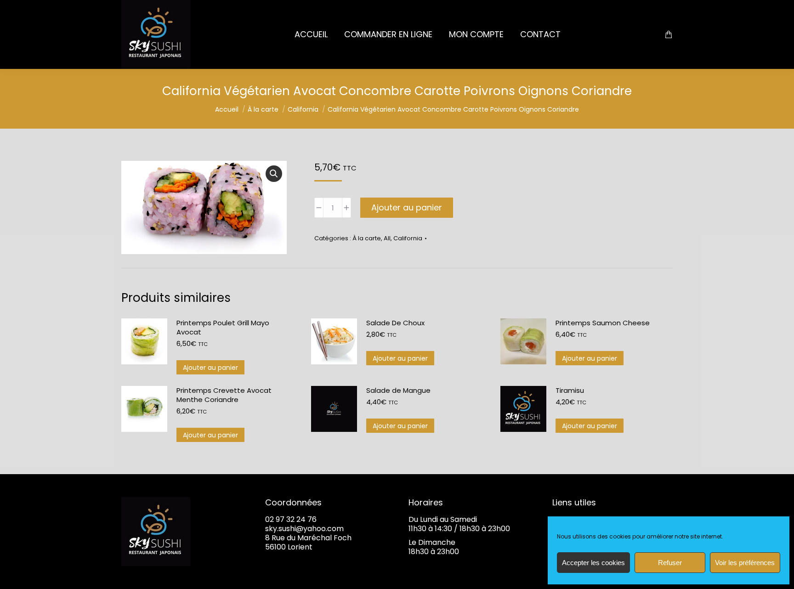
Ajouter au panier (406, 207)
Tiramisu (570, 390)
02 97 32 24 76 (291, 519)
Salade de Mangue (398, 390)
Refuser (670, 562)
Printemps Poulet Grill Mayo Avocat (222, 327)
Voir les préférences (745, 562)
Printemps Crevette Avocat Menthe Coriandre (224, 395)
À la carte (366, 238)
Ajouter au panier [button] (210, 367)
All (387, 238)
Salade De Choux (395, 323)
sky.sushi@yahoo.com (304, 528)
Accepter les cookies (593, 562)
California (407, 238)
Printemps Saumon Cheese (603, 323)
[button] (274, 173)
